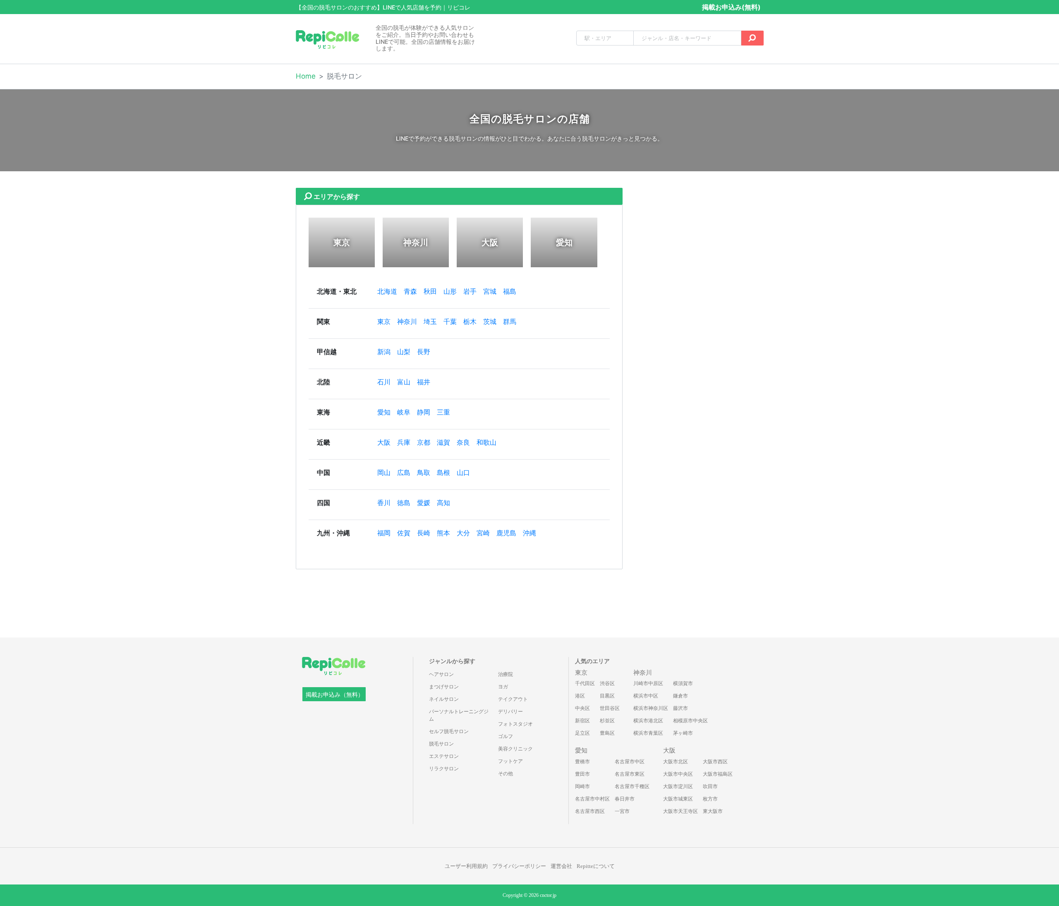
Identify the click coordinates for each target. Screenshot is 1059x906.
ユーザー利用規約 (466, 866)
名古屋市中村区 (592, 799)
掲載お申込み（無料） (335, 695)
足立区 (582, 733)
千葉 (450, 321)
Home (306, 76)
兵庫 (403, 442)
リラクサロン (444, 769)
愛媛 (423, 502)
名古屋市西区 (590, 811)
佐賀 (403, 533)
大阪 (384, 442)
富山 (403, 382)
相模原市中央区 (690, 721)
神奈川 (407, 321)
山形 (450, 291)
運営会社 (561, 866)
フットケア (510, 761)
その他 (505, 774)
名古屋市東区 (630, 774)
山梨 (403, 351)
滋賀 (443, 442)
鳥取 (423, 472)
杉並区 (607, 721)
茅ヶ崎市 (683, 733)
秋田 (430, 291)
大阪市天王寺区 (680, 811)
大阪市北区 (675, 762)
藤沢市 (680, 708)
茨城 (489, 321)
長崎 (423, 533)
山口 (463, 472)
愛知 (384, 412)
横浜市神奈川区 (650, 708)
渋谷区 (607, 683)
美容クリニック (515, 749)
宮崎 (483, 533)
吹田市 (710, 786)
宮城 (489, 291)
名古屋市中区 (630, 762)
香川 (384, 502)
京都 (423, 442)
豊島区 (607, 733)
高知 (443, 502)
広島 (403, 472)
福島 (509, 291)
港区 (580, 696)
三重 (443, 412)
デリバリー (510, 711)
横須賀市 (683, 683)
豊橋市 (582, 762)
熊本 (443, 533)
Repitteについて (596, 866)
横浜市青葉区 (648, 733)
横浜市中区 (645, 696)
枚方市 (710, 799)
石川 (384, 382)
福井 (423, 382)
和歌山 (486, 442)
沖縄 (529, 533)
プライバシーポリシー (519, 866)
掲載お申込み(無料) (731, 7)
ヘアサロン (441, 674)
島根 (443, 472)
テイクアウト (513, 699)
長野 (423, 351)
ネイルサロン (444, 699)
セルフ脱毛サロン (449, 731)
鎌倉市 (680, 696)
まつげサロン (444, 687)
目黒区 (607, 696)
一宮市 (622, 811)
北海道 (387, 291)
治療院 (505, 674)
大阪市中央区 (678, 774)
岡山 (384, 472)
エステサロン (444, 756)
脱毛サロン (441, 744)
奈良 (463, 442)
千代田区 (585, 683)
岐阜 (403, 412)
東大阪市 (713, 811)
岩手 (470, 291)
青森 (410, 291)
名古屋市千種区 (632, 786)
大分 (463, 533)
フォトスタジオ (515, 724)
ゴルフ (505, 736)
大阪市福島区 (718, 774)
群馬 (509, 321)
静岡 (423, 412)
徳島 (403, 502)
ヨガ (503, 687)
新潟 (384, 351)
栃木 (470, 321)
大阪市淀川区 (678, 786)
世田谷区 (610, 708)
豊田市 (582, 774)
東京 (384, 321)
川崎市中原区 (648, 683)
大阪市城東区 (678, 799)
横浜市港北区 (648, 721)
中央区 (582, 708)
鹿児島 (506, 533)
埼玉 (430, 321)
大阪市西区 (715, 762)
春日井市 (625, 799)
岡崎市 (582, 786)
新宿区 (582, 721)
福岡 (384, 533)
